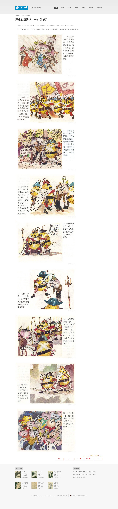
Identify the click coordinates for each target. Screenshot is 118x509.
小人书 (83, 7)
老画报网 (17, 15)
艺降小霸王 (56, 482)
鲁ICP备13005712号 (62, 495)
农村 (74, 472)
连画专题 (91, 7)
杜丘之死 (39, 471)
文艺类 (62, 7)
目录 (59, 459)
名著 (80, 477)
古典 (84, 477)
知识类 (69, 7)
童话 (94, 472)
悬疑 (74, 474)
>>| (98, 459)
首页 (56, 7)
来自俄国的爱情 (25, 482)
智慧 (74, 477)
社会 (87, 472)
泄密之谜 (23, 471)
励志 (90, 472)
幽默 (90, 474)
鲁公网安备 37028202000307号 (79, 495)
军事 (80, 472)
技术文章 (99, 7)
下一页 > (88, 459)
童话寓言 (27, 15)
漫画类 (76, 7)
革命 (77, 472)
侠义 (80, 474)
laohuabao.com (41, 495)
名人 (87, 474)
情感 (84, 472)
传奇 (77, 477)
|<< (69, 459)
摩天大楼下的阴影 (57, 471)
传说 (77, 474)
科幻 (84, 474)
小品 (94, 474)
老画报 (21, 8)
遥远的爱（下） (41, 482)
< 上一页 (79, 459)
